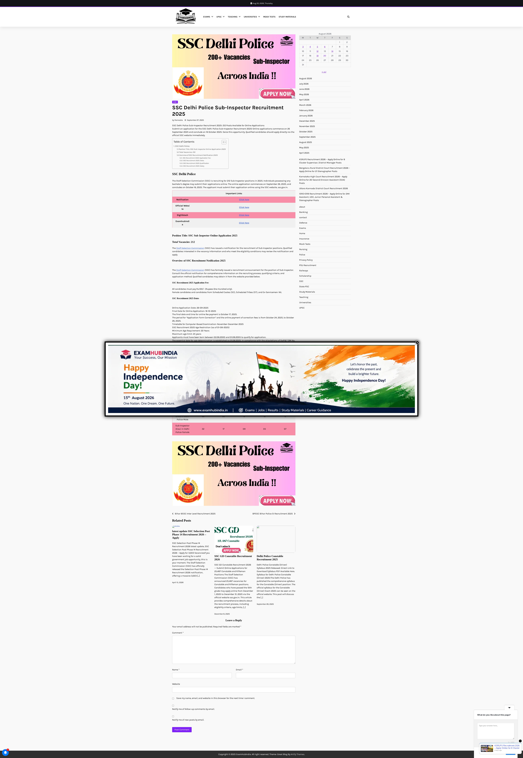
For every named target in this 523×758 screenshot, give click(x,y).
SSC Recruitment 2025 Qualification (196, 163)
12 (317, 51)
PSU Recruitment (307, 265)
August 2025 (305, 142)
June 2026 (304, 89)
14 (332, 51)
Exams (206, 17)
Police (302, 254)
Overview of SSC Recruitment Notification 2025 (198, 155)
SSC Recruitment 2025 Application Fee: (197, 158)
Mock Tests (269, 17)
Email (239, 669)
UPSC (218, 17)
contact (303, 217)
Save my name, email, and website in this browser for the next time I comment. (215, 698)
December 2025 (307, 121)
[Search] (348, 16)
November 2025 (307, 126)
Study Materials (287, 17)
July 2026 (303, 83)
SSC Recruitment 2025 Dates (193, 160)
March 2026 (305, 105)
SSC (175, 102)
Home (302, 233)
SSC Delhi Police (182, 146)
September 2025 (307, 137)
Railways (303, 270)
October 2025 (305, 131)
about (302, 206)
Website (176, 684)
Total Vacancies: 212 (187, 152)
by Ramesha (177, 120)
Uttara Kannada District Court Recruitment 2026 (323, 188)
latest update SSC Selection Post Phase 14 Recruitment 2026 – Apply (191, 534)
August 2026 (305, 78)
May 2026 (304, 94)
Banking (303, 212)
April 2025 (304, 153)
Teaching (232, 17)
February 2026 (306, 110)
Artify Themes (297, 754)
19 (317, 55)
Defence (303, 222)
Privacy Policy (306, 260)
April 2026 (304, 99)
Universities (250, 17)
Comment (178, 632)
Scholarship (305, 276)
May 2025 (304, 147)
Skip (502, 752)
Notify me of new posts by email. (188, 719)
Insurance (304, 238)
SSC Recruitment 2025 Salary (193, 166)
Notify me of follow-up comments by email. (193, 709)
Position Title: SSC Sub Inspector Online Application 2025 (202, 149)
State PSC (304, 286)
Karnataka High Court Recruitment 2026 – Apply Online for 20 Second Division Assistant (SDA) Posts (323, 179)
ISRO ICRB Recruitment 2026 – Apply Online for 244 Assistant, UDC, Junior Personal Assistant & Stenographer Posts (324, 197)
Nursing (303, 249)
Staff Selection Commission (190, 248)
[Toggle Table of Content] (223, 142)
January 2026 (306, 115)
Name (176, 669)
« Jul (324, 72)
